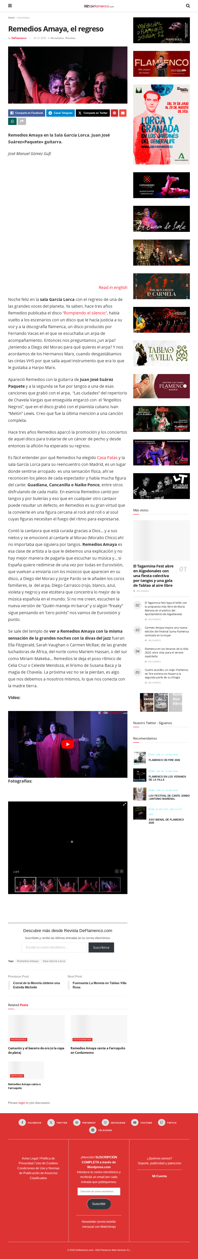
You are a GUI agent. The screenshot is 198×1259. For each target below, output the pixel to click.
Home (11, 17)
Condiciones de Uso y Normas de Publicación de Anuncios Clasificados (38, 1173)
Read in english (113, 287)
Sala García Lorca (54, 961)
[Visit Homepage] (99, 5)
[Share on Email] (122, 113)
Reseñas (70, 38)
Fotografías (82, 1039)
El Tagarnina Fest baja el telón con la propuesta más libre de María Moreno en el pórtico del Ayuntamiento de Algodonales (166, 608)
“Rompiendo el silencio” (85, 313)
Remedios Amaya (27, 961)
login (22, 1102)
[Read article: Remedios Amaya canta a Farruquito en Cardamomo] (99, 1029)
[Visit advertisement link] (67, 221)
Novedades (24, 17)
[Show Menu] (10, 6)
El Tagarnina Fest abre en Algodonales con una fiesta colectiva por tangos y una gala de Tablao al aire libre (153, 575)
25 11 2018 (40, 38)
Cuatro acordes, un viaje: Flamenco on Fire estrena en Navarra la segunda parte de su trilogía (166, 673)
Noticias (17, 1076)
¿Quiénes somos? (159, 1158)
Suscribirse (101, 947)
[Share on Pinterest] (114, 113)
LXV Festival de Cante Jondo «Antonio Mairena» (169, 797)
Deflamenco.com (84, 1250)
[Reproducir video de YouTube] (67, 744)
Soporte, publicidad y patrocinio (159, 1163)
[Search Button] (188, 6)
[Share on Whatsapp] (12, 121)
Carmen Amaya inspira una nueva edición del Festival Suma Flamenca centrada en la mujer (167, 631)
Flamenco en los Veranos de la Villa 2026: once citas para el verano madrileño (166, 652)
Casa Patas (107, 457)
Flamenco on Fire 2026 (164, 760)
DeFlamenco (19, 38)
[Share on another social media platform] (22, 121)
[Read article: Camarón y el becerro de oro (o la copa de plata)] (36, 1029)
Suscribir (99, 1204)
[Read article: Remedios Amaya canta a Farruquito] (26, 1070)
